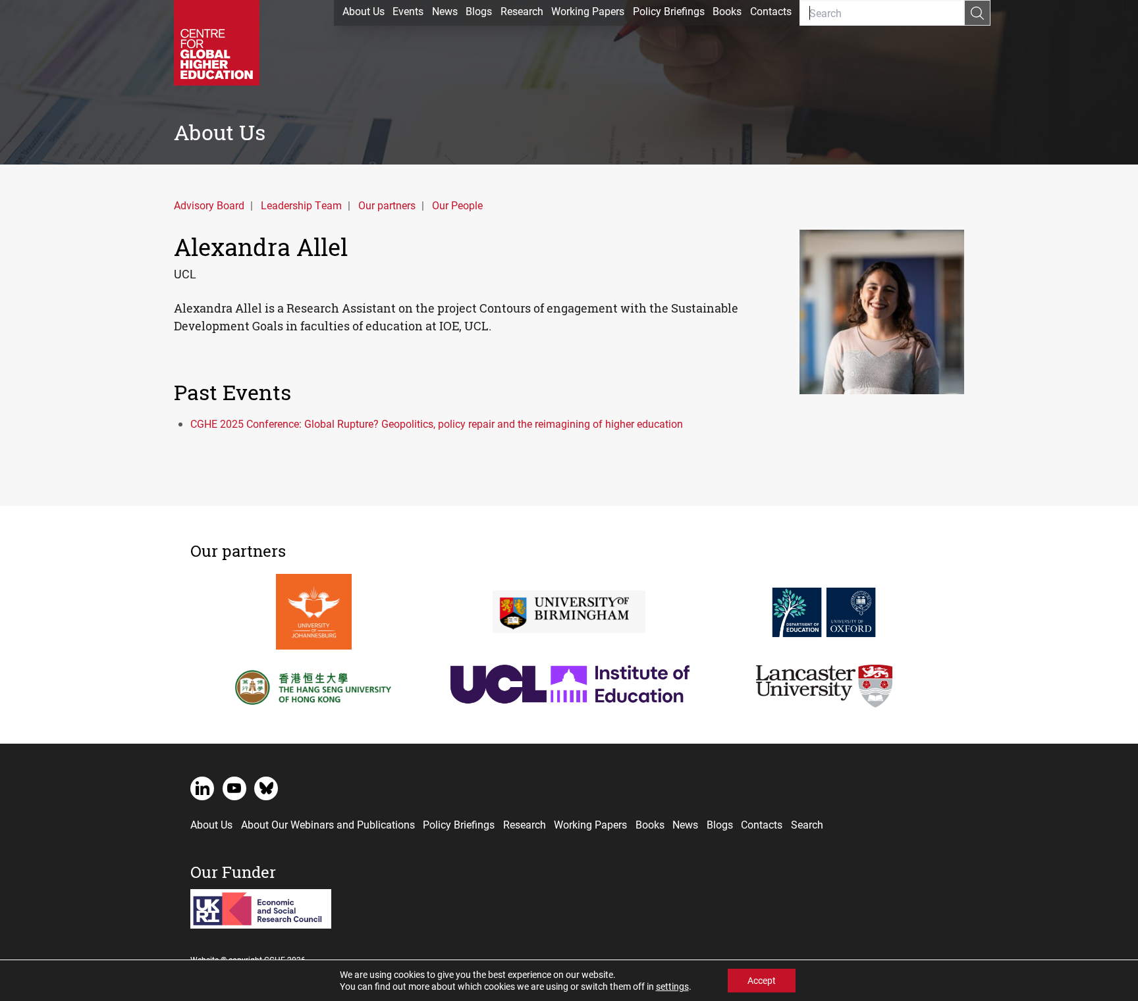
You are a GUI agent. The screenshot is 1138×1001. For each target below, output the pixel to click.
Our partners (387, 205)
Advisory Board (209, 205)
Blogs (479, 11)
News (445, 11)
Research (522, 11)
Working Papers (587, 11)
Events (408, 11)
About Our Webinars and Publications (328, 824)
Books (727, 11)
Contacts (771, 11)
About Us (363, 11)
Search (807, 824)
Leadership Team (301, 205)
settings (672, 986)
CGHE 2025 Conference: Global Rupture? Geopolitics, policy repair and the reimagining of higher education (436, 423)
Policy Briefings (669, 11)
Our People (457, 205)
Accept (761, 980)
